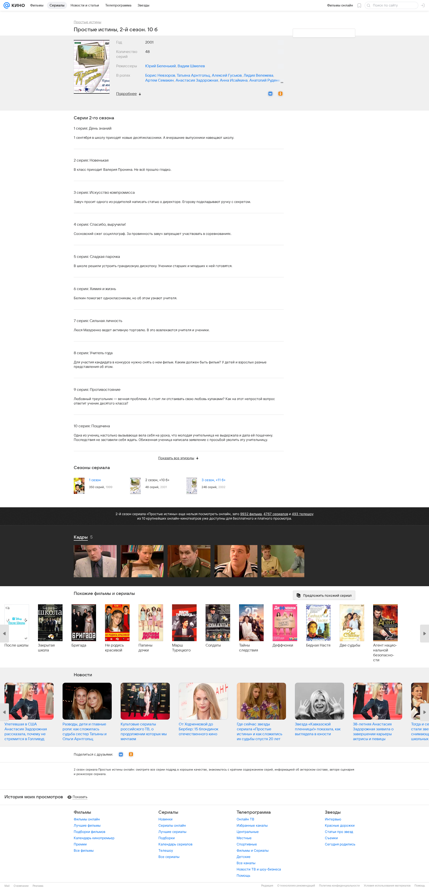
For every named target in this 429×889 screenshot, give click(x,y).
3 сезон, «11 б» (213, 480)
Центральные (248, 832)
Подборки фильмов (89, 832)
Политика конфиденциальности (339, 885)
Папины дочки (145, 647)
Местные (244, 838)
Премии (80, 844)
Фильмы (82, 812)
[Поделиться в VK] (270, 94)
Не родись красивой (114, 647)
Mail (7, 885)
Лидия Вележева (258, 76)
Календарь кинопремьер (94, 838)
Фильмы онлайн (87, 819)
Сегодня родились (340, 844)
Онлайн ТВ (245, 819)
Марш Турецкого (181, 647)
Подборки (166, 838)
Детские (243, 857)
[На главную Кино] (17, 5)
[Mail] (7, 5)
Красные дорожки (340, 825)
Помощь (243, 875)
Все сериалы (168, 857)
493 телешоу (302, 514)
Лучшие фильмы (87, 825)
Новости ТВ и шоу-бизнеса (259, 869)
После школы (16, 645)
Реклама (38, 885)
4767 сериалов (275, 514)
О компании (21, 885)
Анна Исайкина (234, 80)
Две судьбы (350, 645)
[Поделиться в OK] (280, 94)
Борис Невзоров (160, 76)
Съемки (331, 838)
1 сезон (95, 480)
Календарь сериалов (175, 844)
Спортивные (247, 844)
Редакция (267, 885)
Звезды (333, 812)
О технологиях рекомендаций (296, 885)
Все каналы (246, 863)
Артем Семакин (159, 80)
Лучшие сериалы (172, 832)
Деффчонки (283, 645)
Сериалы (168, 812)
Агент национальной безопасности (385, 652)
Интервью (333, 819)
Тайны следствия (248, 647)
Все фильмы (84, 850)
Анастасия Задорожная (197, 80)
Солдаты (213, 645)
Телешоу (165, 850)
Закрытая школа (46, 647)
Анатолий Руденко (265, 80)
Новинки (165, 819)
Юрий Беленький (160, 66)
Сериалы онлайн (172, 825)
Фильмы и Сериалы (253, 850)
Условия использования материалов (387, 885)
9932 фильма (251, 514)
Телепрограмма (254, 812)
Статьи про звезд (339, 832)
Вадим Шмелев (191, 66)
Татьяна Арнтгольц (193, 76)
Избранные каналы (252, 825)
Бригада (79, 645)
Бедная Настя (318, 645)
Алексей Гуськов (227, 76)
